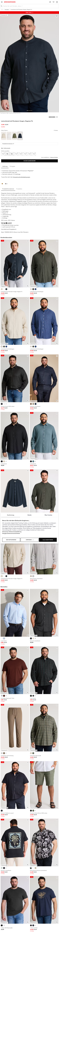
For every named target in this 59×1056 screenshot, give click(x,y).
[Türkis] (2, 868)
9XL (34, 154)
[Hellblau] (4, 638)
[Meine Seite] (50, 2)
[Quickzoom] (28, 286)
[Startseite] (10, 2)
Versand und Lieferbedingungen (21, 177)
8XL (29, 154)
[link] (50, 2)
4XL (12, 154)
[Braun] (31, 404)
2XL (3, 154)
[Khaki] (4, 753)
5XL (16, 154)
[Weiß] (9, 136)
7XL (25, 154)
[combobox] (30, 6)
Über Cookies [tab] (48, 515)
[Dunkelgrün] (31, 696)
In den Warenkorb (29, 160)
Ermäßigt (3, 126)
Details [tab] (29, 515)
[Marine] (20, 136)
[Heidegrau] (2, 753)
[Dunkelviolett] (4, 868)
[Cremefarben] (3, 136)
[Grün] (14, 136)
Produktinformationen (7, 143)
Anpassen (29, 539)
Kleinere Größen (54, 157)
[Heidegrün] (33, 810)
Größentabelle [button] (6, 148)
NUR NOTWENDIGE (11, 539)
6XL (21, 154)
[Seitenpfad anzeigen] (2, 9)
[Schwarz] (2, 404)
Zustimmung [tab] (10, 515)
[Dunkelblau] (35, 289)
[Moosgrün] (33, 404)
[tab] (5, 166)
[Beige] (31, 576)
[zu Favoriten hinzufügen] (57, 16)
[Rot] (4, 696)
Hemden (7, 9)
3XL (7, 154)
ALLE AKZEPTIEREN (48, 539)
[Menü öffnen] (2, 2)
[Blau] (33, 461)
